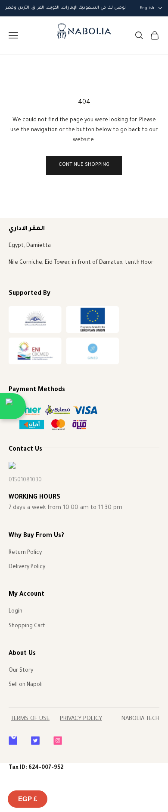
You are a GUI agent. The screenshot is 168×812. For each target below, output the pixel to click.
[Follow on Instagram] (57, 740)
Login (15, 612)
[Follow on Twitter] (35, 740)
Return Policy (25, 553)
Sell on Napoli (26, 685)
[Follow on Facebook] (13, 740)
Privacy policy (81, 719)
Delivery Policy (27, 567)
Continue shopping (84, 165)
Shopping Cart (27, 626)
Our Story (21, 671)
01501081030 (25, 480)
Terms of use (30, 719)
